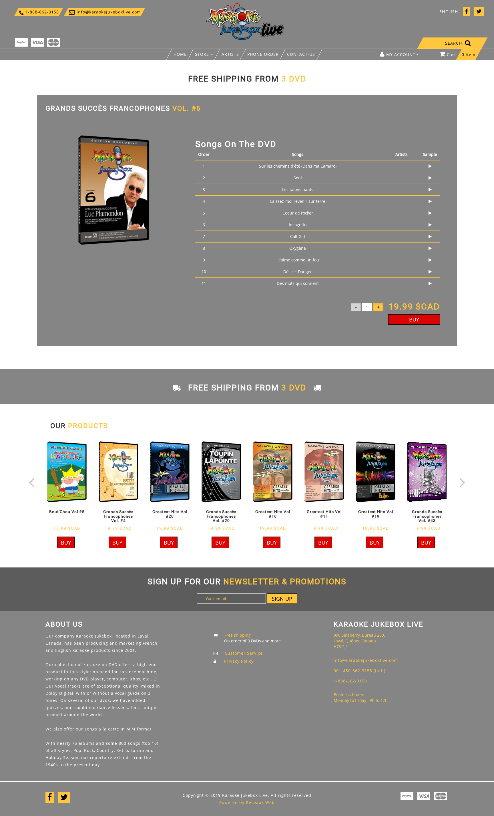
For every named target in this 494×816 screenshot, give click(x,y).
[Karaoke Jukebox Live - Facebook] (466, 12)
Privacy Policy (239, 661)
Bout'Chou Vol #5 (67, 511)
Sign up (282, 598)
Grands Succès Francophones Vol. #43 (427, 516)
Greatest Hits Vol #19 (375, 513)
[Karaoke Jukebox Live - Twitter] (479, 12)
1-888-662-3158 (38, 12)
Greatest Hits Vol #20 (169, 513)
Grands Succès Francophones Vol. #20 (221, 516)
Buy (414, 319)
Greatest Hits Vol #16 (272, 513)
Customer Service (244, 653)
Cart (461, 54)
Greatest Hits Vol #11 (324, 513)
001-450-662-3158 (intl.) (359, 670)
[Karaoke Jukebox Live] (245, 21)
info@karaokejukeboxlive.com (104, 12)
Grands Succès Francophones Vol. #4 (118, 516)
